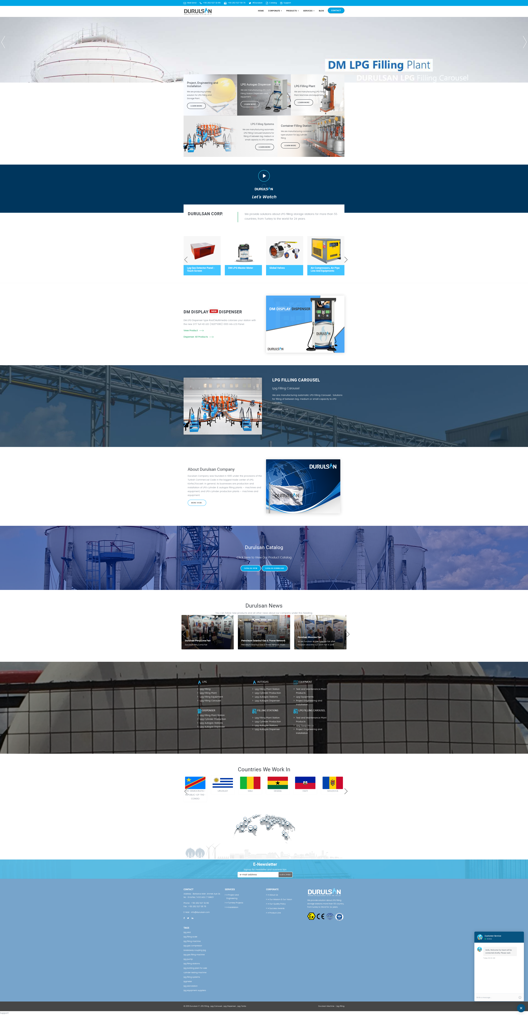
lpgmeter (188, 982)
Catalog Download (274, 568)
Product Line (275, 913)
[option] (264, 41)
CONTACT (336, 10)
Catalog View (250, 568)
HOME (261, 11)
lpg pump (188, 959)
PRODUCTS (291, 11)
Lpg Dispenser (229, 1006)
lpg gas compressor (193, 946)
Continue (277, 409)
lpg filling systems (192, 977)
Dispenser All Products (196, 337)
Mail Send (191, 3)
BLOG (321, 11)
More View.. (197, 503)
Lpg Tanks (241, 1006)
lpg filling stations (192, 964)
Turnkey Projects (235, 903)
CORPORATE (274, 11)
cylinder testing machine (195, 973)
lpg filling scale (190, 937)
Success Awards (276, 908)
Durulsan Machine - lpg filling (331, 1006)
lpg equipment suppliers (195, 990)
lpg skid (187, 932)
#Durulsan (257, 3)
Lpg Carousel (216, 1006)
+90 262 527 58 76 (236, 3)
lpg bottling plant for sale (195, 968)
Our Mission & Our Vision (280, 900)
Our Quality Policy (277, 904)
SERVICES (308, 11)
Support (287, 3)
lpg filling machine (192, 941)
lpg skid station (191, 986)
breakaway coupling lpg (195, 950)
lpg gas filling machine (194, 955)
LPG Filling (205, 1006)
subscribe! (285, 875)
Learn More (304, 102)
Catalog (273, 3)
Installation (233, 907)
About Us (273, 895)
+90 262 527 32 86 (212, 3)
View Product (191, 330)
